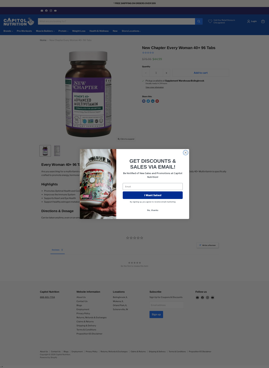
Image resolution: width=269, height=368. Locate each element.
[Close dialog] (185, 152)
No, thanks (152, 210)
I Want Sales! (152, 195)
